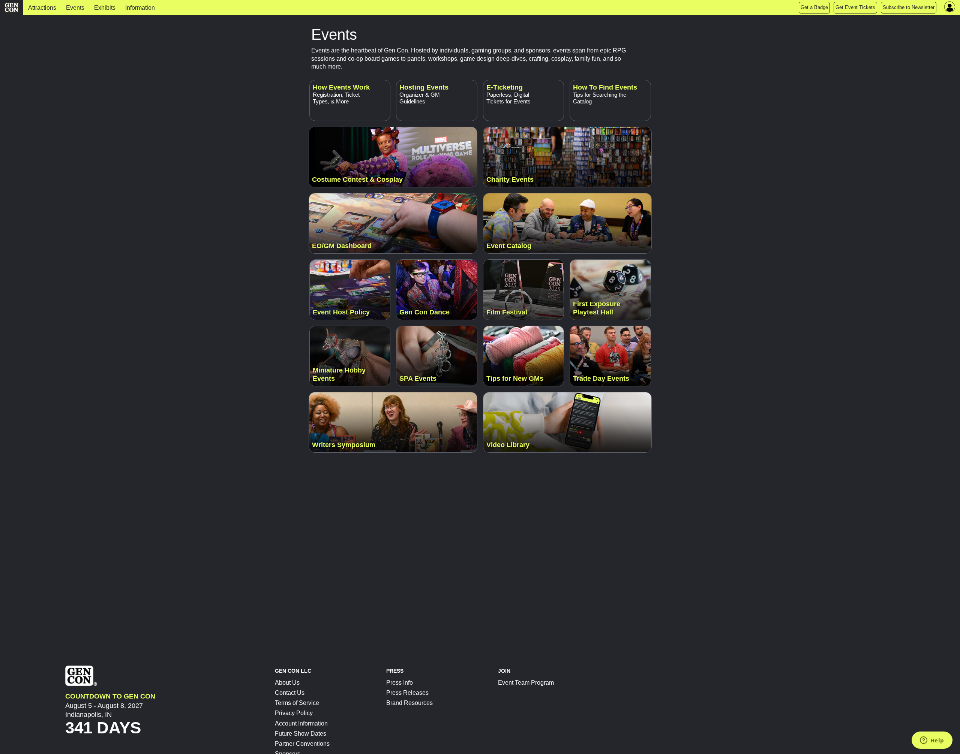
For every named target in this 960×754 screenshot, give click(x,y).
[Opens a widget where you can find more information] (931, 741)
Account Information (301, 723)
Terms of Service (297, 703)
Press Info (399, 682)
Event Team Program (526, 682)
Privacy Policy (294, 713)
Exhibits (105, 7)
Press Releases (407, 693)
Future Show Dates (300, 733)
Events (75, 7)
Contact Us (289, 693)
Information (140, 7)
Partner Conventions (302, 744)
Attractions (42, 7)
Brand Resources (409, 703)
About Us (287, 682)
